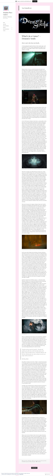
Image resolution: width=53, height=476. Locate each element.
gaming (27, 461)
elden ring (41, 460)
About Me (4, 24)
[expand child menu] (11, 27)
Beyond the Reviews (6, 29)
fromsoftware (24, 461)
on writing (30, 461)
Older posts (34, 467)
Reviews (4, 27)
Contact (4, 30)
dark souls (34, 460)
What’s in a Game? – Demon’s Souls (31, 37)
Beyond (30, 460)
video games (33, 461)
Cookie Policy (21, 474)
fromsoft (45, 460)
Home (4, 22)
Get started (34, 1)
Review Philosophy (6, 25)
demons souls (38, 460)
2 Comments (39, 461)
